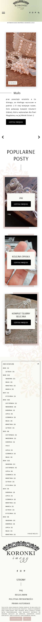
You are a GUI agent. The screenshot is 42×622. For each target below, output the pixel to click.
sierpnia (10, 410)
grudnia (10, 378)
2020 (6, 375)
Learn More (16, 618)
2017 (6, 392)
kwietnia (10, 385)
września (11, 406)
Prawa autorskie (21, 603)
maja (9, 382)
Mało (17, 93)
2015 (6, 431)
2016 (6, 399)
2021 (6, 368)
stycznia (10, 396)
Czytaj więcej (16, 122)
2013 (6, 488)
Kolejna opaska (21, 256)
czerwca (10, 417)
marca (9, 389)
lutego (10, 371)
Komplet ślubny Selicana (21, 315)
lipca (9, 414)
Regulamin (21, 594)
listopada (11, 403)
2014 (6, 460)
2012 (6, 517)
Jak (21, 198)
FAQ (21, 590)
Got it (27, 618)
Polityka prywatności (21, 599)
